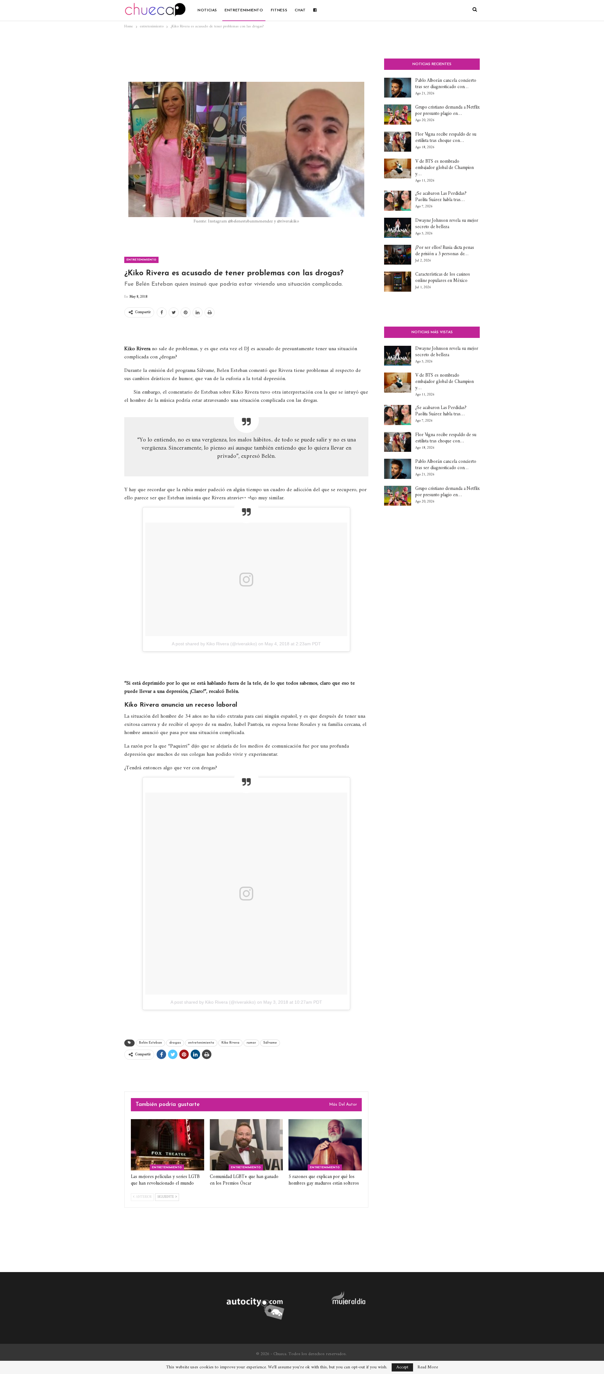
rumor (251, 1043)
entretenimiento (244, 10)
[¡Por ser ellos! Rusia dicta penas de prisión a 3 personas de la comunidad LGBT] (397, 255)
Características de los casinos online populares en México (442, 277)
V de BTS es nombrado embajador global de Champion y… (444, 167)
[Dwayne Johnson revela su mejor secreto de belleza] (397, 228)
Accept (402, 1367)
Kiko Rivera (230, 1043)
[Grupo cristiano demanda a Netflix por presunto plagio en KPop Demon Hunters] (397, 114)
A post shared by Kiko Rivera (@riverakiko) (214, 643)
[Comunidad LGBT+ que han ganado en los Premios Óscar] (246, 1144)
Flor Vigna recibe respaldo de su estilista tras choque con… (445, 137)
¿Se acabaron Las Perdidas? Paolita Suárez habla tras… (440, 196)
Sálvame (270, 1043)
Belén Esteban (150, 1043)
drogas (175, 1043)
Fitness (279, 10)
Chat (300, 10)
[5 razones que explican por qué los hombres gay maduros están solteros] (325, 1144)
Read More (427, 1367)
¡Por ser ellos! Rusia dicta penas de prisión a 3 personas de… (444, 251)
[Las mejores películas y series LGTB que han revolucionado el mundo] (167, 1144)
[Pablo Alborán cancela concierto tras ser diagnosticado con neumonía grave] (397, 88)
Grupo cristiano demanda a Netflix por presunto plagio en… (447, 110)
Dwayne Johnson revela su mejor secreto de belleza (446, 223)
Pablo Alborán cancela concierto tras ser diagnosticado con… (445, 83)
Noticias (207, 10)
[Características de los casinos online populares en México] (397, 282)
